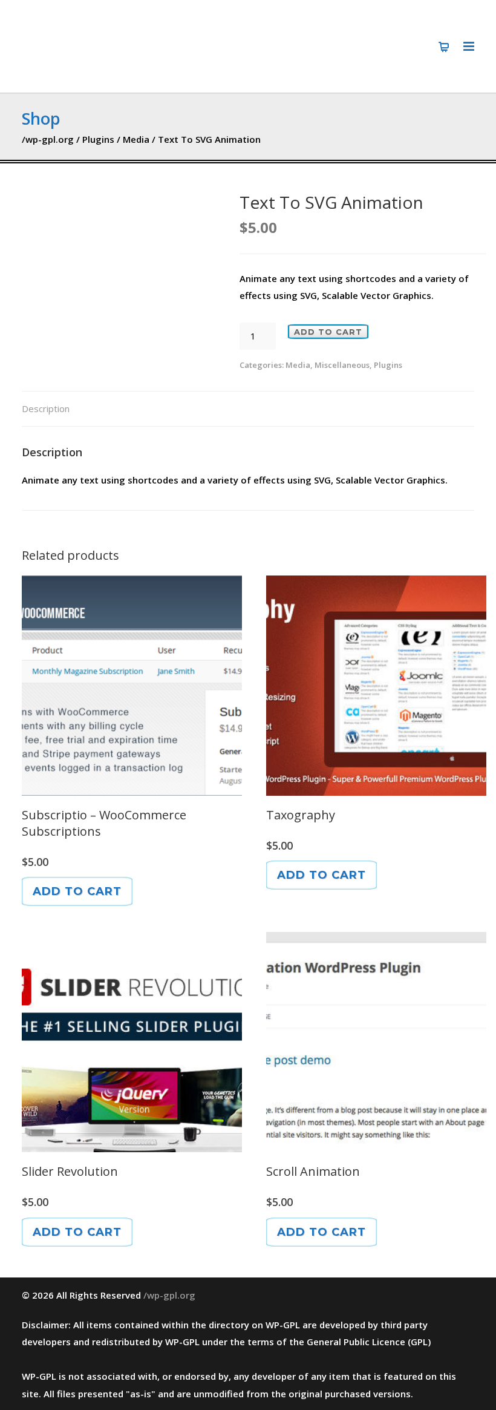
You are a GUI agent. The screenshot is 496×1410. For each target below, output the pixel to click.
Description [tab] (46, 408)
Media (136, 139)
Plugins (98, 139)
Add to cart (328, 331)
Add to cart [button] (77, 891)
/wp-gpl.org (48, 139)
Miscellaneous (342, 364)
